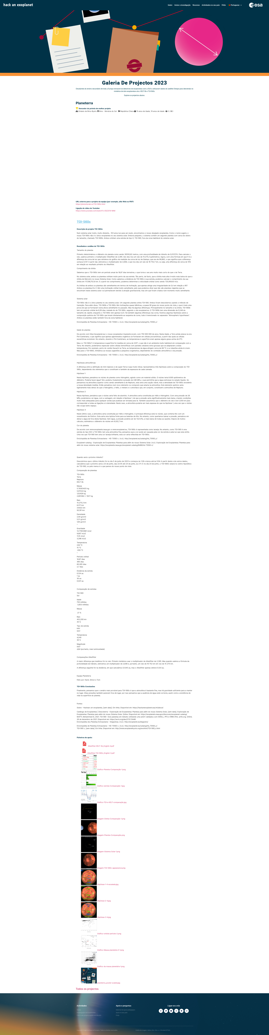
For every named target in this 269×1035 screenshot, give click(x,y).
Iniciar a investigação (182, 5)
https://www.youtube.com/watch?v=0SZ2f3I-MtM (95, 211)
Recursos (196, 5)
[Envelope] (187, 1011)
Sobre (170, 5)
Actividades (82, 1006)
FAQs (224, 5)
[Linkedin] (181, 1011)
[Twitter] (166, 1011)
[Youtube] (171, 1011)
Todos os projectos (87, 988)
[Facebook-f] (161, 1011)
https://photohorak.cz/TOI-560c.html (90, 204)
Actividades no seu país (211, 5)
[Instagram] (176, 1011)
